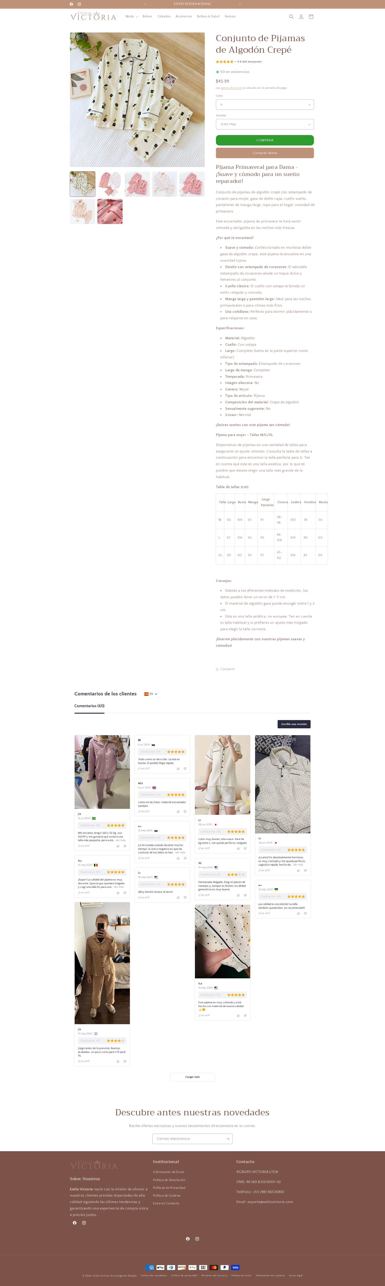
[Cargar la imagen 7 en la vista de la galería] (110, 211)
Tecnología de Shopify (123, 1275)
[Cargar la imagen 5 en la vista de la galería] (192, 184)
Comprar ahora (265, 153)
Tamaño (221, 115)
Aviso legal (296, 1275)
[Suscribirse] (227, 1139)
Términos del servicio (214, 1275)
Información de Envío (168, 1172)
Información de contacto (270, 1275)
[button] (131, 16)
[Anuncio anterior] (145, 4)
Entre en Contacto (166, 1203)
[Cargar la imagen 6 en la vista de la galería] (82, 211)
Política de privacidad (184, 1275)
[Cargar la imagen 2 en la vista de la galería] (110, 184)
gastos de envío (231, 88)
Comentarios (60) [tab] (89, 706)
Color (219, 95)
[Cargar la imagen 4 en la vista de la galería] (164, 184)
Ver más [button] (120, 840)
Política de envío (241, 1275)
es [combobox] (151, 694)
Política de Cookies (166, 1195)
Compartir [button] (227, 669)
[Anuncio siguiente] (240, 4)
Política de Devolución (169, 1180)
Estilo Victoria (101, 1275)
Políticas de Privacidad (169, 1188)
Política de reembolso (154, 1275)
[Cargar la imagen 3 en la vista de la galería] (137, 184)
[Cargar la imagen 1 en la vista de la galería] (82, 184)
